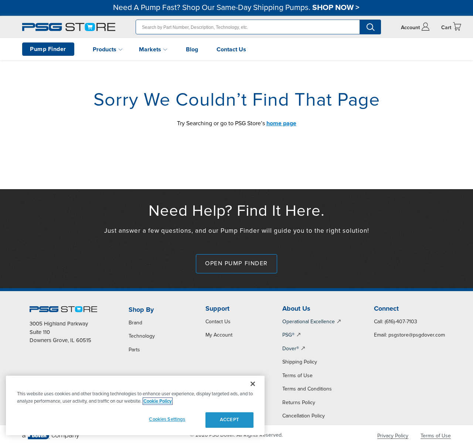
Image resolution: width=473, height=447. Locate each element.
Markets (151, 49)
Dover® (290, 348)
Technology (142, 336)
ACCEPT (229, 420)
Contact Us (231, 49)
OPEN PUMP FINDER (236, 263)
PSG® (288, 335)
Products (105, 49)
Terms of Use (297, 375)
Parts (134, 350)
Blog (192, 49)
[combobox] (258, 27)
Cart (446, 27)
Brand (135, 323)
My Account (218, 335)
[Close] (253, 384)
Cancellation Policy (303, 416)
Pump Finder (48, 49)
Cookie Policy (157, 401)
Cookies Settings (167, 419)
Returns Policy (298, 402)
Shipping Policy (299, 362)
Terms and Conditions (307, 389)
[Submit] (370, 27)
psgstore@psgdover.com (416, 335)
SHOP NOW (333, 7)
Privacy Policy (392, 436)
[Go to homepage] (68, 27)
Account (410, 27)
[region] (135, 405)
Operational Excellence (308, 321)
